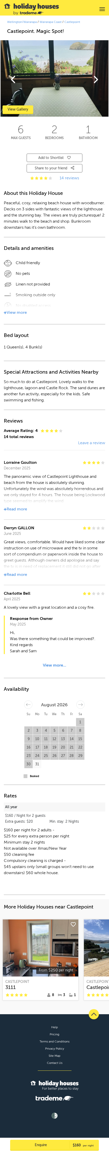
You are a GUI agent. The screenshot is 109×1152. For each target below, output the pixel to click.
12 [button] (54, 739)
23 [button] (29, 756)
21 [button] (72, 747)
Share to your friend (51, 168)
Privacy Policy (54, 1048)
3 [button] (37, 731)
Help (54, 1027)
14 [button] (72, 739)
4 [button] (46, 731)
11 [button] (46, 739)
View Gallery (18, 109)
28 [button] (71, 756)
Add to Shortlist (51, 158)
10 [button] (37, 739)
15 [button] (80, 739)
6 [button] (63, 731)
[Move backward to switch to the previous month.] (28, 704)
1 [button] (80, 722)
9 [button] (29, 739)
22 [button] (80, 747)
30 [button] (28, 764)
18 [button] (46, 747)
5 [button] (54, 731)
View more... (54, 665)
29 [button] (80, 756)
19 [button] (54, 747)
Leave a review (91, 443)
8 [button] (80, 731)
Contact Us (54, 1063)
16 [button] (28, 747)
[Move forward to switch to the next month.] (80, 704)
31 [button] (37, 764)
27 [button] (63, 756)
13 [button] (63, 739)
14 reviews (69, 178)
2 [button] (29, 731)
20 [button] (63, 747)
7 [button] (71, 731)
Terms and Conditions (54, 1041)
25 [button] (46, 756)
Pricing (54, 1034)
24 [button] (37, 756)
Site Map (54, 1056)
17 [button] (37, 747)
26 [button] (54, 756)
